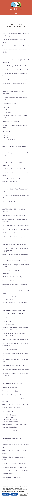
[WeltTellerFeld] (16, 5)
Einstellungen (8, 489)
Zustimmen (5, 494)
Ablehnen (14, 494)
